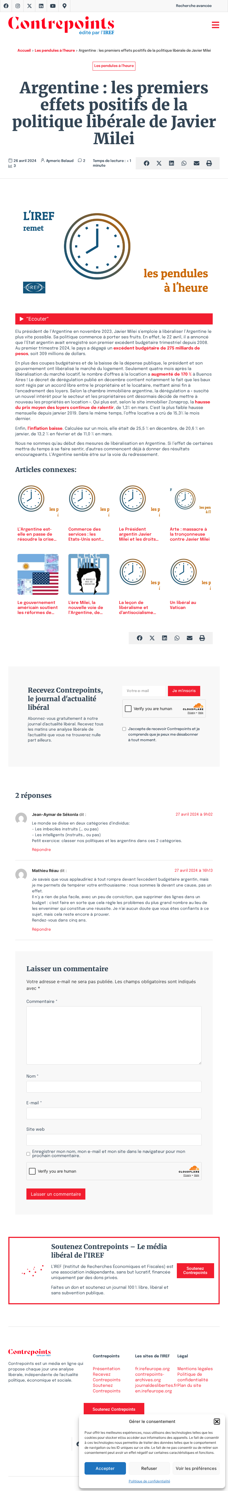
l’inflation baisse (45, 428)
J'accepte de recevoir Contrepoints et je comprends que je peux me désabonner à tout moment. (164, 734)
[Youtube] (53, 6)
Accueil (24, 51)
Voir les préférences (196, 1468)
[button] (217, 1421)
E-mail (34, 1103)
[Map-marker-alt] (64, 6)
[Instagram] (18, 6)
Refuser (149, 1468)
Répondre (41, 850)
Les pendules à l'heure (55, 51)
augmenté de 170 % (171, 374)
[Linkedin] (41, 6)
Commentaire (42, 1002)
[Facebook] (6, 6)
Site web (35, 1130)
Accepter (105, 1468)
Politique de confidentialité (149, 1481)
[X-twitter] (29, 6)
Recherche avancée (194, 6)
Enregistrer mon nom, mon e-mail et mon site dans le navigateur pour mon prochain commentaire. (108, 1154)
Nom (32, 1077)
